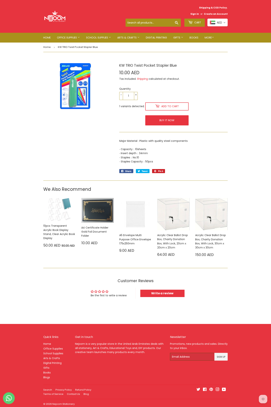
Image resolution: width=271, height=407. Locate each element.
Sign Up (221, 356)
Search (47, 390)
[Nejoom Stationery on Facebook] (205, 390)
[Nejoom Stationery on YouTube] (224, 390)
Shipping (142, 79)
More (208, 37)
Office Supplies (67, 37)
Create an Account (216, 14)
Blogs (46, 377)
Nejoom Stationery (63, 404)
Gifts (177, 37)
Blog (86, 394)
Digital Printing (156, 37)
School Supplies (97, 37)
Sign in (194, 14)
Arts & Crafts (127, 37)
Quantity (125, 89)
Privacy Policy (63, 390)
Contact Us (73, 394)
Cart (197, 22)
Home (47, 37)
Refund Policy (83, 390)
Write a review (162, 293)
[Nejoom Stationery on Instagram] (217, 390)
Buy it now (166, 120)
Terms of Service (53, 394)
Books (194, 37)
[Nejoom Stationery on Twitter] (198, 390)
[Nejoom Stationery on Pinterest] (211, 390)
